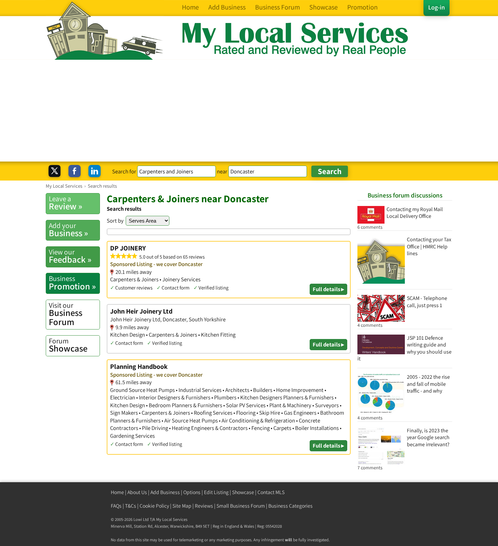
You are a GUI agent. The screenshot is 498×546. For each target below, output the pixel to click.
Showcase (68, 345)
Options (192, 492)
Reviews (204, 506)
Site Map (181, 506)
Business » (68, 230)
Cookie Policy (154, 506)
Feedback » (70, 256)
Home (117, 492)
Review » (65, 203)
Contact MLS (271, 492)
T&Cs (130, 506)
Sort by (115, 220)
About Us (137, 492)
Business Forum (65, 314)
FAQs (116, 506)
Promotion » (72, 283)
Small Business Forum (240, 506)
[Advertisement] (249, 110)
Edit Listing (216, 492)
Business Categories (290, 506)
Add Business (165, 492)
